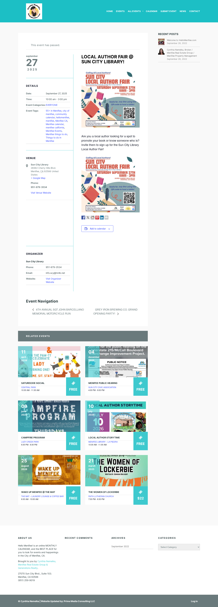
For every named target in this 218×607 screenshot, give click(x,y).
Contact (194, 11)
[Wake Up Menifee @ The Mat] (49, 470)
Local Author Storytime (104, 437)
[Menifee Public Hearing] (116, 361)
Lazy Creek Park (30, 441)
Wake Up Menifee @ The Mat (38, 492)
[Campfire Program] (49, 416)
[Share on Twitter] (88, 217)
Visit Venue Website (41, 192)
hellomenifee (62, 117)
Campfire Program (33, 437)
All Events (134, 11)
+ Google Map (38, 178)
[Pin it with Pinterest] (97, 217)
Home (109, 11)
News (183, 11)
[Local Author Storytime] (116, 416)
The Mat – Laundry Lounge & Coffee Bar (42, 496)
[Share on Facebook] (83, 217)
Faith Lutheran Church (101, 496)
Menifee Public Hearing (102, 383)
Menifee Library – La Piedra (103, 441)
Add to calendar (98, 228)
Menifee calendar (55, 124)
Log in (194, 601)
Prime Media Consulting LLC (79, 601)
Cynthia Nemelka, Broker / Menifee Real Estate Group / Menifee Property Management (182, 53)
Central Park (28, 387)
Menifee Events (54, 130)
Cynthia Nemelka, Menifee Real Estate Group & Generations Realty (37, 564)
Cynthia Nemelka (30, 601)
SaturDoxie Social (33, 383)
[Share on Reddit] (92, 217)
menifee (50, 120)
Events (120, 11)
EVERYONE (51, 105)
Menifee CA (61, 120)
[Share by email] (106, 217)
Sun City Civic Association (102, 387)
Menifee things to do (56, 134)
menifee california (55, 127)
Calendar (151, 11)
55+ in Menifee (53, 110)
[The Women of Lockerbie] (116, 470)
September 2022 (120, 546)
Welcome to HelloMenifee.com (181, 40)
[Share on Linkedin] (102, 217)
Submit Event (169, 11)
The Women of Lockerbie (103, 492)
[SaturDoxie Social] (49, 361)
